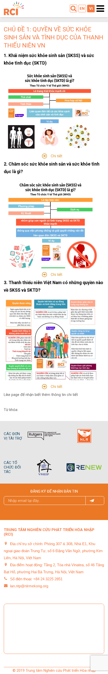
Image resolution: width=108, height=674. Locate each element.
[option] (44, 436)
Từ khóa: (11, 409)
